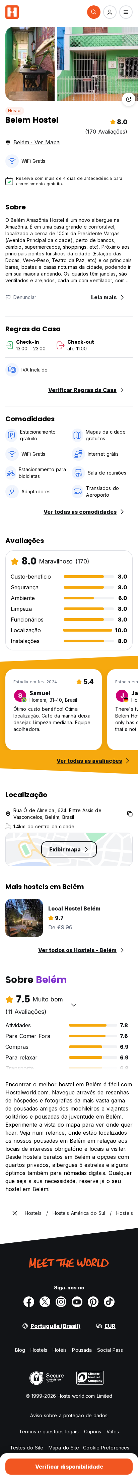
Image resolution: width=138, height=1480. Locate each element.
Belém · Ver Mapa (36, 142)
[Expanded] (15, 1213)
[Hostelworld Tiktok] (109, 1301)
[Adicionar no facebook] (28, 1301)
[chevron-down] (74, 1005)
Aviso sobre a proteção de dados (69, 1415)
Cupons (92, 1431)
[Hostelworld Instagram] (61, 1301)
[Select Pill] (93, 12)
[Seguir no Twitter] (45, 1301)
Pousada (82, 1350)
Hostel (14, 110)
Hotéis (60, 1350)
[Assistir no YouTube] (77, 1301)
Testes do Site (26, 1447)
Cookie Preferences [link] (106, 1447)
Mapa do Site (64, 1447)
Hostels (38, 1350)
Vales (113, 1431)
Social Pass (110, 1350)
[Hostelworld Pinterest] (93, 1301)
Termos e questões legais (48, 1431)
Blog (20, 1350)
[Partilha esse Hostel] (128, 99)
